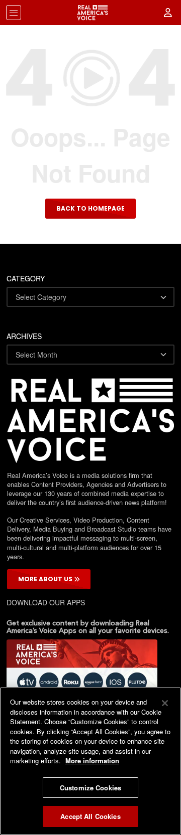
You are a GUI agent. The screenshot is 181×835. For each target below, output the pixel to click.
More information (92, 760)
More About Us (46, 579)
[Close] (165, 703)
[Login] (168, 12)
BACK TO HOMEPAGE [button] (90, 208)
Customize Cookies (90, 787)
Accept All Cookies (90, 816)
